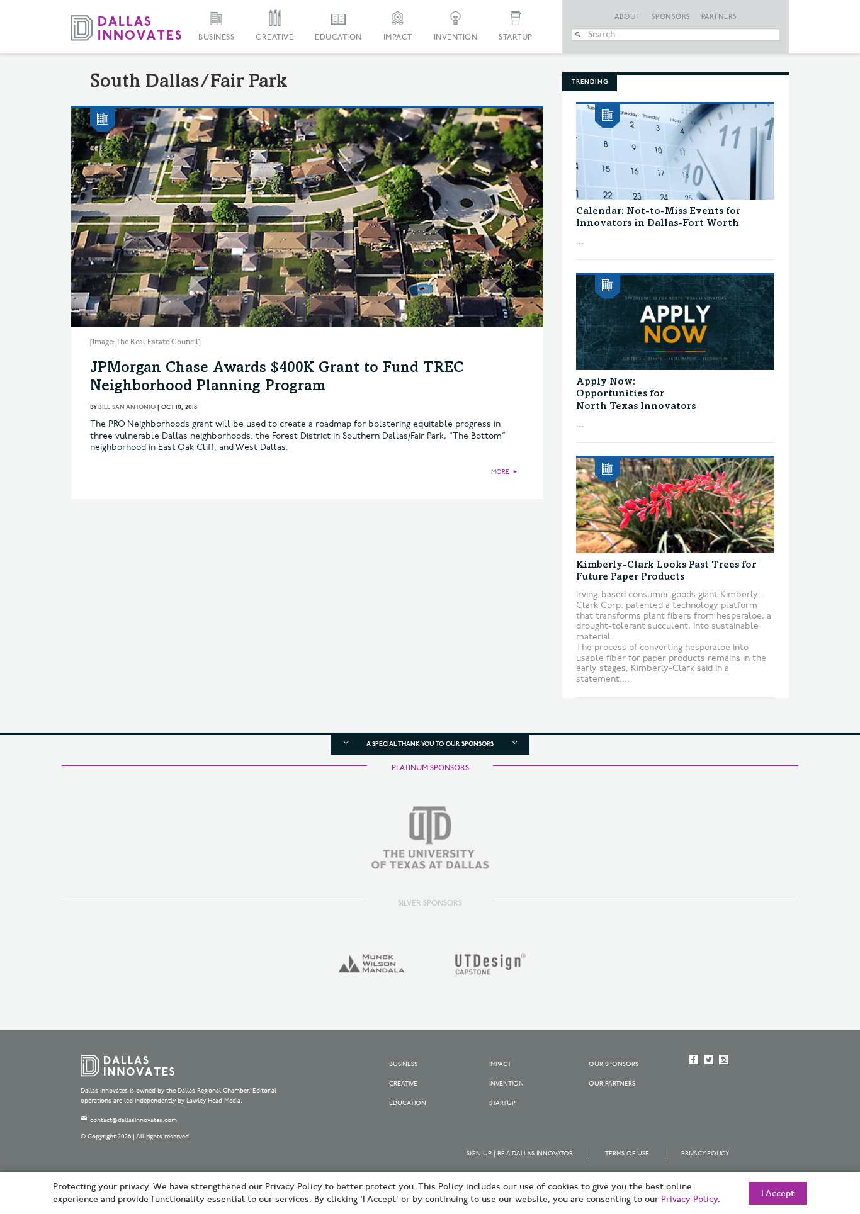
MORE (500, 472)
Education (338, 37)
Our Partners (612, 1084)
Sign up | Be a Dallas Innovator (520, 1153)
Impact (397, 37)
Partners (719, 17)
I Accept (778, 1194)
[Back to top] (810, 1134)
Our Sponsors (613, 1064)
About (627, 17)
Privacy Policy (705, 1153)
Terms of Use (627, 1153)
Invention (456, 37)
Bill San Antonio (127, 407)
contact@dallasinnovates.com (133, 1120)
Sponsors (671, 17)
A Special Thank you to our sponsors (430, 744)
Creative (274, 37)
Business (216, 37)
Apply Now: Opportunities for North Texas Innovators (636, 394)
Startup (516, 37)
